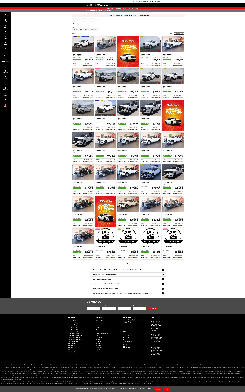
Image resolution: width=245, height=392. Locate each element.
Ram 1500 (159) (72, 343)
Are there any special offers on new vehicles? (106, 284)
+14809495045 (130, 329)
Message (137, 305)
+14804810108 (130, 327)
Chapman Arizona (127, 336)
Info (151, 5)
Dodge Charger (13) (73, 324)
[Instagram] (126, 347)
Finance (98, 329)
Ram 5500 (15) (71, 351)
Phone (118, 305)
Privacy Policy (99, 347)
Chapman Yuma (127, 339)
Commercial (157, 5)
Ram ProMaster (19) (73, 353)
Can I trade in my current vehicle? (102, 279)
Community (98, 345)
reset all (98, 20)
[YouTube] (129, 347)
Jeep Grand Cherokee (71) (74, 333)
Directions (98, 339)
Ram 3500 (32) (72, 347)
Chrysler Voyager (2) (73, 322)
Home (87, 10)
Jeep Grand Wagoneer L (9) (75, 339)
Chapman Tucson (127, 337)
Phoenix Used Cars (127, 341)
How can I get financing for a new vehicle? (105, 274)
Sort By (172, 33)
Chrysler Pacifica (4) (73, 320)
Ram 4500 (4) (71, 349)
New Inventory (99, 320)
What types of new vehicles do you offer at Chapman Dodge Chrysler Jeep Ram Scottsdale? (118, 269)
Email (106, 305)
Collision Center (99, 337)
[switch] (75, 29)
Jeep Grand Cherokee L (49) (75, 335)
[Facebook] (124, 347)
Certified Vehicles (100, 324)
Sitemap (98, 349)
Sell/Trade (131, 5)
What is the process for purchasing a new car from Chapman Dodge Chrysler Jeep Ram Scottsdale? (121, 293)
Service (97, 331)
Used (125, 5)
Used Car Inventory (100, 322)
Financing (137, 5)
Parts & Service (144, 5)
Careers (98, 343)
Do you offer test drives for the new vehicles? (106, 288)
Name (91, 305)
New (121, 5)
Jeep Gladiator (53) (73, 331)
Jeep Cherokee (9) (72, 327)
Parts (97, 335)
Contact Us (98, 341)
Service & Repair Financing (102, 333)
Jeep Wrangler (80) (73, 341)
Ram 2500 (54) (71, 345)
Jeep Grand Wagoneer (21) (74, 337)
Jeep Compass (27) (73, 329)
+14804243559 (130, 325)
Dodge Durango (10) (73, 326)
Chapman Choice (127, 334)
